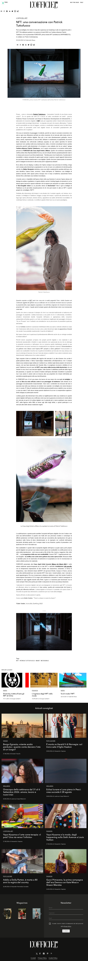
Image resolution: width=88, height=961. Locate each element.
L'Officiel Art (21, 18)
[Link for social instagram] (44, 954)
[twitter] (12, 11)
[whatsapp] (15, 11)
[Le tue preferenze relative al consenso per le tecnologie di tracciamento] (3, 3)
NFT (30, 300)
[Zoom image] (44, 248)
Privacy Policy (67, 926)
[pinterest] (7, 11)
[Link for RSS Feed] (51, 954)
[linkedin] (9, 11)
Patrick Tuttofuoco (39, 114)
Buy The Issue (74, 2)
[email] (1, 11)
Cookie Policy (53, 958)
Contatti (33, 958)
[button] (70, 632)
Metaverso (45, 660)
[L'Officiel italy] (44, 5)
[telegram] (17, 11)
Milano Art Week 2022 (59, 564)
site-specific (68, 566)
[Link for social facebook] (40, 954)
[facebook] (4, 11)
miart (38, 660)
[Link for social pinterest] (47, 954)
